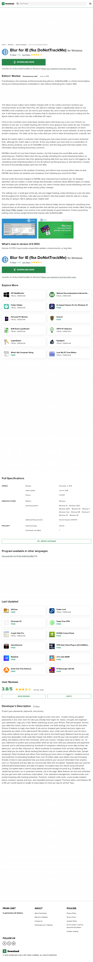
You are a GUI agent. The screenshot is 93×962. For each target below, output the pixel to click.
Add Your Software (41, 917)
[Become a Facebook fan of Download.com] (4, 943)
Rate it (69, 696)
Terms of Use (71, 917)
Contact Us (38, 921)
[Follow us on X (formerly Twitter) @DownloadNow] (9, 943)
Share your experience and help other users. (58, 69)
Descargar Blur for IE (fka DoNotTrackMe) (18, 556)
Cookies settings (72, 931)
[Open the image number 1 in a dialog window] (55, 229)
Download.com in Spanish (44, 925)
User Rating (26, 55)
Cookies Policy (72, 921)
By (13, 55)
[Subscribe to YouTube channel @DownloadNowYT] (13, 943)
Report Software (48, 541)
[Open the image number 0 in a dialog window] (19, 229)
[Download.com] (8, 3)
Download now (25, 62)
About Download (40, 913)
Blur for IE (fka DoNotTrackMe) (46, 50)
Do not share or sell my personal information (75, 926)
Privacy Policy (71, 913)
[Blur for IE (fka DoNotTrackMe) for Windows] (5, 52)
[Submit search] (18, 3)
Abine (37, 706)
